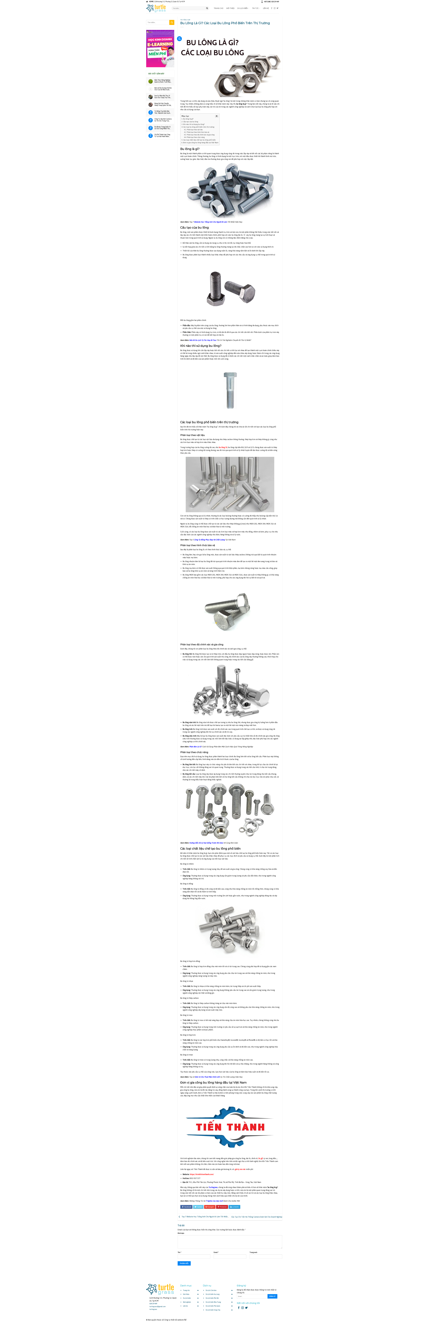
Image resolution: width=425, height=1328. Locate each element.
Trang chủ (218, 8)
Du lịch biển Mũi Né (212, 1298)
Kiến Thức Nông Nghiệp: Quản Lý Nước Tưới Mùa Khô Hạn (162, 81)
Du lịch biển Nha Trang (213, 1302)
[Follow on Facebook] (272, 8)
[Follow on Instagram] (274, 8)
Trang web (253, 1252)
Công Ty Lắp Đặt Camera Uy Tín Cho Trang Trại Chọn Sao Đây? (163, 120)
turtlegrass (153, 1309)
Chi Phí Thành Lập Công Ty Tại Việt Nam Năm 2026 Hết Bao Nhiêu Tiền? (163, 135)
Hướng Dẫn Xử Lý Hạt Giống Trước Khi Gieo (206, 843)
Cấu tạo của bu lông (190, 122)
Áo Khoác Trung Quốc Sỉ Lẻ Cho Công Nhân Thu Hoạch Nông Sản (162, 127)
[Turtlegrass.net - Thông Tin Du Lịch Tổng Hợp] (157, 8)
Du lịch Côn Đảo (211, 1290)
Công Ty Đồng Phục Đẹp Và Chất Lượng (209, 540)
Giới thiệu (230, 8)
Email (216, 1252)
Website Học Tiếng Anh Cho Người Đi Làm (210, 222)
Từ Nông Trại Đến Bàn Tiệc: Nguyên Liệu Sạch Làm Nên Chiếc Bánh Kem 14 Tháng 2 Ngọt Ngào (163, 112)
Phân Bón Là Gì (195, 747)
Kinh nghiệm (187, 1302)
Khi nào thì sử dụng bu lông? (194, 124)
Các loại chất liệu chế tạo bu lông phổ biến (199, 140)
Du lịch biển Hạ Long (212, 1294)
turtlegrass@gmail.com (157, 1306)
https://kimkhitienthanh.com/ (202, 1174)
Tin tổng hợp (185, 20)
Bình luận (181, 1233)
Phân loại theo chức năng (196, 137)
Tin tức (255, 8)
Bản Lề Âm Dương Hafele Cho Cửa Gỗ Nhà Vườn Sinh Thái (163, 89)
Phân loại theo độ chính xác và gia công (200, 135)
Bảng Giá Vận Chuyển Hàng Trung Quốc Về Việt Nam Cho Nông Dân (163, 104)
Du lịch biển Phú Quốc (213, 1306)
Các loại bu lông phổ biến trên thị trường (198, 127)
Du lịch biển (242, 8)
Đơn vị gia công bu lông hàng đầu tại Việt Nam (200, 142)
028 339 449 (275, 2)
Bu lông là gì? (188, 119)
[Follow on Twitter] (277, 8)
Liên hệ (266, 8)
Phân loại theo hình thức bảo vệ (198, 132)
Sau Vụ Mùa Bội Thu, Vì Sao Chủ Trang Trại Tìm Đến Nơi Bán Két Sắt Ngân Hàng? (162, 96)
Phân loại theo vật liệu (195, 130)
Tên (179, 1252)
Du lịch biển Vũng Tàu (213, 1310)
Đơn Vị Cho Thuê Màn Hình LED (207, 1077)
